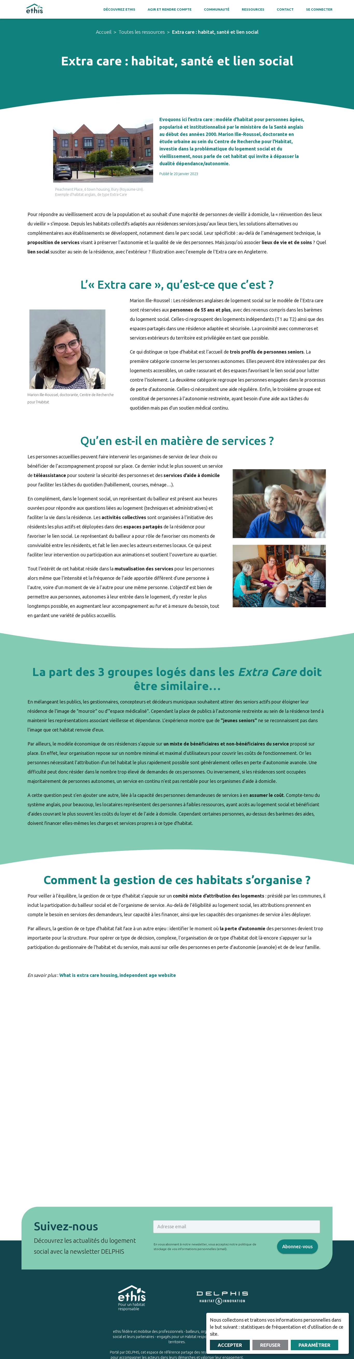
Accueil (103, 32)
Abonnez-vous (297, 1246)
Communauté (216, 9)
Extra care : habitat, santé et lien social (215, 32)
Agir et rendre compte (170, 9)
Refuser (270, 1345)
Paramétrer (314, 1345)
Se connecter (319, 9)
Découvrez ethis (119, 9)
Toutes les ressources (141, 32)
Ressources (253, 9)
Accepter (230, 1345)
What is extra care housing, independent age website (117, 975)
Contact (285, 9)
